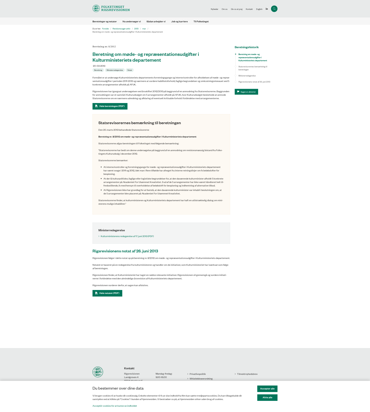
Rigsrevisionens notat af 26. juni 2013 (254, 81)
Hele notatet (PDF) (109, 293)
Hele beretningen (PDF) (112, 106)
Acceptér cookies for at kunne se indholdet (114, 405)
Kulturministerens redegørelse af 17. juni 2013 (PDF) (127, 236)
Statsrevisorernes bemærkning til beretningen (252, 68)
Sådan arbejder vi (156, 21)
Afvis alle (267, 397)
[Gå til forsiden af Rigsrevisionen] (150, 9)
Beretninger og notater (104, 21)
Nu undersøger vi (132, 21)
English (259, 9)
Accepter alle (267, 388)
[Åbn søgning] (274, 8)
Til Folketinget (201, 21)
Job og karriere (179, 21)
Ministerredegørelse (247, 75)
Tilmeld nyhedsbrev (247, 373)
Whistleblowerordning (201, 378)
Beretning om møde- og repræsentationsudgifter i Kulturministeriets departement (252, 57)
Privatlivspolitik (198, 373)
